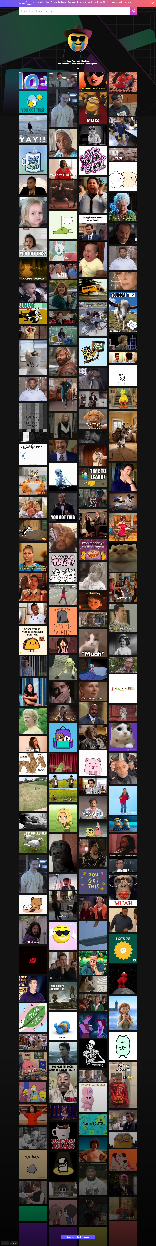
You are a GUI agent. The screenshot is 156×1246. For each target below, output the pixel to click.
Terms (14, 1243)
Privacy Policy (57, 2)
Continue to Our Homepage (78, 1237)
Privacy (5, 1243)
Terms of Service (76, 2)
